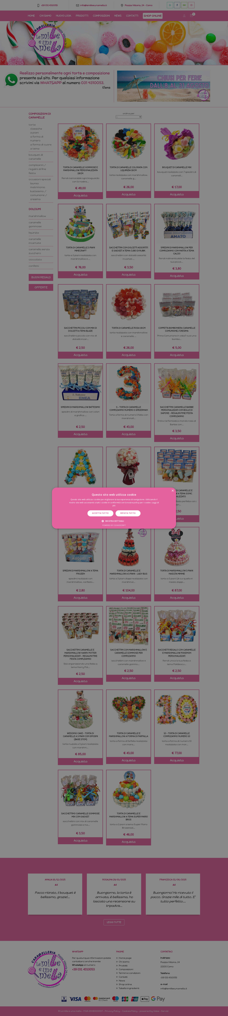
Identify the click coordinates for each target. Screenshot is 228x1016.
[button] (114, 521)
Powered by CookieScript (114, 525)
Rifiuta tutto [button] (128, 513)
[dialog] (114, 508)
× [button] (172, 491)
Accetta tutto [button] (100, 513)
